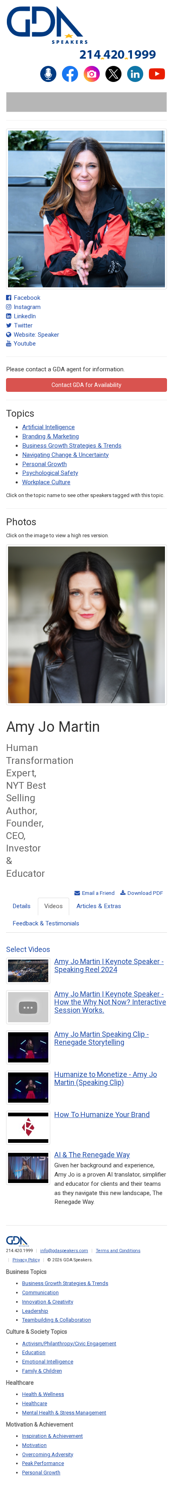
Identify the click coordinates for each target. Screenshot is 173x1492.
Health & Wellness (43, 1394)
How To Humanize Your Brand (102, 1114)
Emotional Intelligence (47, 1362)
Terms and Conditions (118, 1250)
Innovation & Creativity (47, 1302)
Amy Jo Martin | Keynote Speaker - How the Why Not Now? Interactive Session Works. (110, 1002)
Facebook (26, 297)
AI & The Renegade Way (92, 1154)
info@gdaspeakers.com (64, 1250)
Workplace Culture (46, 482)
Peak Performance (43, 1463)
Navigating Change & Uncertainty (65, 454)
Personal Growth (44, 464)
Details (21, 906)
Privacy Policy (26, 1260)
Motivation (34, 1445)
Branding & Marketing (50, 436)
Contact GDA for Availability (86, 385)
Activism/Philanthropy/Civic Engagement (69, 1344)
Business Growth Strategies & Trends (72, 445)
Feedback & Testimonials (45, 923)
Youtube (24, 343)
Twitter (22, 325)
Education (33, 1352)
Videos (53, 906)
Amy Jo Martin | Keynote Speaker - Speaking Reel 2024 (109, 965)
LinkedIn (24, 316)
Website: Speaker (35, 334)
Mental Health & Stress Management (64, 1413)
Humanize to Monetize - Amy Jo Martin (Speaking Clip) (105, 1078)
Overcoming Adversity (47, 1454)
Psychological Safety (50, 473)
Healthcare (34, 1403)
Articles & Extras (98, 906)
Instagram (26, 307)
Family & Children (42, 1371)
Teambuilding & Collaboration (56, 1320)
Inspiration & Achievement (52, 1436)
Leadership (35, 1311)
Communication (40, 1292)
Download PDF (144, 893)
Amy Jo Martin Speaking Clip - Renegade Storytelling (101, 1038)
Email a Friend (98, 893)
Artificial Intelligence (48, 427)
